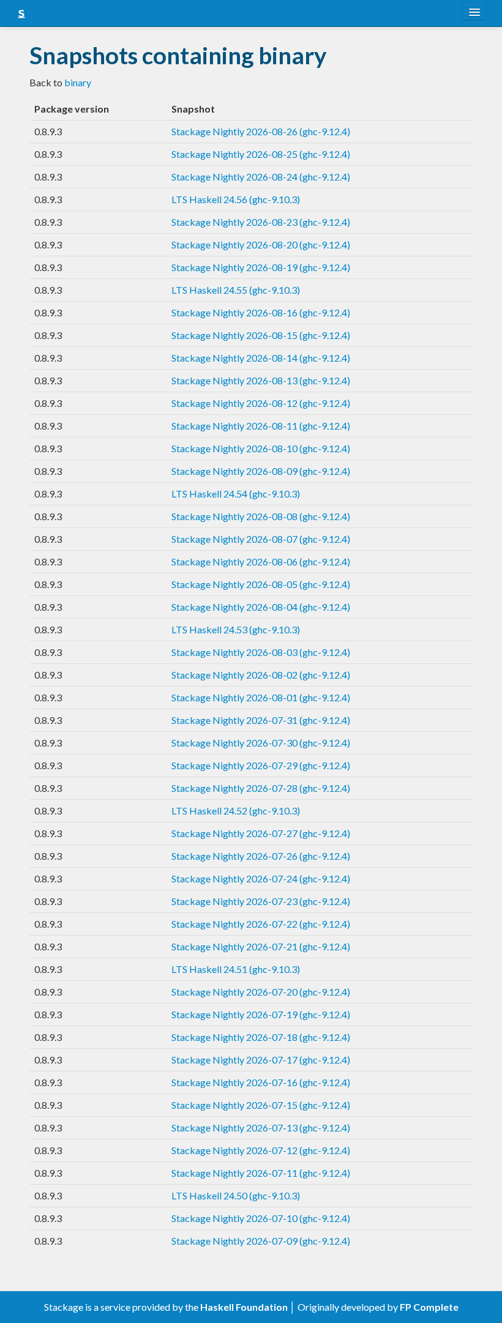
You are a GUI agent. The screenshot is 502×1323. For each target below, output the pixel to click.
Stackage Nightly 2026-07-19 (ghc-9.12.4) (260, 1014)
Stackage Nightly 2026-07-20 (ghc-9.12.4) (260, 991)
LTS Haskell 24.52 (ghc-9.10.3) (235, 810)
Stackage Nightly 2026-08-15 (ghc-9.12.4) (260, 335)
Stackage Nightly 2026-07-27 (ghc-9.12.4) (260, 833)
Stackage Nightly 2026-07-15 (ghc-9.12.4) (260, 1105)
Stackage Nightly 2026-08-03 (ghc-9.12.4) (260, 652)
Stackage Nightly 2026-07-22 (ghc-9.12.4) (260, 924)
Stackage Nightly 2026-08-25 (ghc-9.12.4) (260, 154)
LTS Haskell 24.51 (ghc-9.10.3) (235, 969)
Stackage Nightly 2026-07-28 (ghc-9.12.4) (260, 788)
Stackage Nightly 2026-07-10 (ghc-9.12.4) (260, 1218)
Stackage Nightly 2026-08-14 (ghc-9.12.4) (260, 357)
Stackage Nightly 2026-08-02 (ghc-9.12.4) (260, 674)
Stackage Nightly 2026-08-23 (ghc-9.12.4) (260, 222)
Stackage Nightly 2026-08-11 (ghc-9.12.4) (260, 425)
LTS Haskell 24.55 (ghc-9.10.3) (235, 290)
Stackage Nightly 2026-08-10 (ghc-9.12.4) (260, 448)
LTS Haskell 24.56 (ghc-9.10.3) (235, 199)
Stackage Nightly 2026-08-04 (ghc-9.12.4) (260, 607)
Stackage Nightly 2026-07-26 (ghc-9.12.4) (260, 856)
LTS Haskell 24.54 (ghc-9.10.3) (235, 493)
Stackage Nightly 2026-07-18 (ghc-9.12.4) (260, 1037)
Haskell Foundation (244, 1307)
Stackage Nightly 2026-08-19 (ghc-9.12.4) (260, 267)
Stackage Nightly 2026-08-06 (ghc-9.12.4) (260, 561)
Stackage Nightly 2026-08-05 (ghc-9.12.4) (260, 584)
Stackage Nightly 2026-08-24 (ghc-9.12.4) (260, 176)
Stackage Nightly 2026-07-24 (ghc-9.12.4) (260, 878)
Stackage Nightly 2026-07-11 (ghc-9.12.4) (260, 1173)
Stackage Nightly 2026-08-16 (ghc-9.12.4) (260, 312)
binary (77, 82)
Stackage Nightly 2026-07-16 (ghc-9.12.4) (260, 1082)
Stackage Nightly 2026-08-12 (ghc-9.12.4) (260, 403)
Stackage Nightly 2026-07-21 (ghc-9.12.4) (260, 946)
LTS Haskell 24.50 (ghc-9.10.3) (235, 1195)
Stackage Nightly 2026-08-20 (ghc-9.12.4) (260, 244)
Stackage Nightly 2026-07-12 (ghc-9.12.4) (260, 1150)
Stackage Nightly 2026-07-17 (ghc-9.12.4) (260, 1059)
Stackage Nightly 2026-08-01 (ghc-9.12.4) (260, 697)
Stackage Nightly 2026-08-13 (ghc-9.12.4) (260, 380)
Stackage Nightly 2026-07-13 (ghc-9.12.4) (260, 1127)
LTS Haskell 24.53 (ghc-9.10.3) (235, 629)
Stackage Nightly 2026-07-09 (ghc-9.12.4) (260, 1241)
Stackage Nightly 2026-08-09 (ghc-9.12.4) (260, 471)
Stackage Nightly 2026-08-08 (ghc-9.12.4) (260, 516)
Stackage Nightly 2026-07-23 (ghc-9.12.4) (260, 901)
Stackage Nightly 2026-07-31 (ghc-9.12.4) (260, 720)
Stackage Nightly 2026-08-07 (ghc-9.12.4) (260, 539)
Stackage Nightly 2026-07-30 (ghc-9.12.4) (260, 742)
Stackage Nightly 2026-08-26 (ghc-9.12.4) (260, 131)
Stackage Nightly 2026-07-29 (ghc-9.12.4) (260, 765)
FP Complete (429, 1307)
